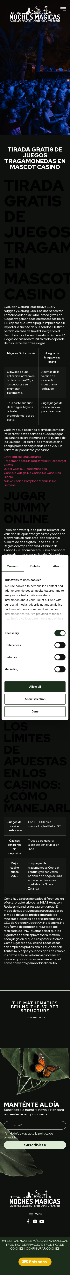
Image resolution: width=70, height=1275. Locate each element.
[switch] (60, 645)
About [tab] (57, 566)
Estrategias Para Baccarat (22, 457)
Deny (35, 711)
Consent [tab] (12, 566)
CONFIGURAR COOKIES (43, 1248)
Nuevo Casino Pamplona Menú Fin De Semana (30, 483)
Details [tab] (35, 566)
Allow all (35, 686)
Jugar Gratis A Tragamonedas (25, 469)
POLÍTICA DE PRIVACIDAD (26, 1245)
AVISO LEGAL (58, 1241)
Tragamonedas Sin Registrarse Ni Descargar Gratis (35, 463)
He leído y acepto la (28, 1135)
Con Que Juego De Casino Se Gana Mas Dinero (32, 475)
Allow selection (35, 699)
